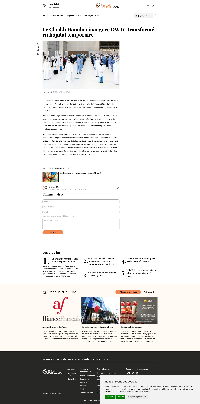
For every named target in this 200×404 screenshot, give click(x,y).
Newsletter (72, 379)
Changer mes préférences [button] (137, 397)
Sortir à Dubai (57, 15)
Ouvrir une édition (87, 375)
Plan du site (87, 400)
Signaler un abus (87, 392)
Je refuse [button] (120, 397)
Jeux (98, 389)
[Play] (150, 15)
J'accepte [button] (110, 397)
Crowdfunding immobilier (107, 373)
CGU (82, 389)
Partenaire (84, 379)
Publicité (83, 382)
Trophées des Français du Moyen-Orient (83, 15)
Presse (83, 385)
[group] (150, 15)
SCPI (99, 376)
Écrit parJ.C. (47, 92)
